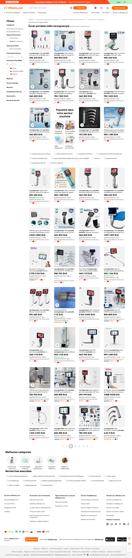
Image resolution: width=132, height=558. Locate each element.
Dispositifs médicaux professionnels (73, 19)
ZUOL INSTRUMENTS (61, 320)
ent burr (97, 158)
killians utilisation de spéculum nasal (44, 476)
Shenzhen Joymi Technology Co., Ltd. (114, 359)
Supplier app (52, 539)
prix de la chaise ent (57, 163)
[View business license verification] (85, 555)
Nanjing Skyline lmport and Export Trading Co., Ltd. (39, 399)
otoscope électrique (98, 480)
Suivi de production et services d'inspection (40, 516)
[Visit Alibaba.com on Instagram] (120, 524)
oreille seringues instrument (64, 154)
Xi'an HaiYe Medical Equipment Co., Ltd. (39, 62)
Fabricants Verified (61, 502)
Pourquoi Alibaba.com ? (11, 500)
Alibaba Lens (13, 538)
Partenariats (110, 515)
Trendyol (88, 548)
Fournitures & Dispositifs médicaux (47, 19)
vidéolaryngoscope (30, 485)
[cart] (101, 8)
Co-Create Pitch (9, 504)
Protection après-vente (37, 511)
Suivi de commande (112, 507)
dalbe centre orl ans (115, 480)
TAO (82, 548)
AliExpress (36, 548)
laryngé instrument (111, 158)
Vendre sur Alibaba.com (114, 500)
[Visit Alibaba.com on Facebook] (107, 524)
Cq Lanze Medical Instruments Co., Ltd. (89, 359)
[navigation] (15, 233)
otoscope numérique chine (39, 158)
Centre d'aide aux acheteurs (90, 500)
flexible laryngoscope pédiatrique (51, 480)
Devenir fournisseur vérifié (115, 511)
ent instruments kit (95, 476)
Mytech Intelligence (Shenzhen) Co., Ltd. (39, 437)
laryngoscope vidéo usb (38, 163)
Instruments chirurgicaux (96, 19)
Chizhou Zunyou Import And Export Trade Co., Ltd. (89, 278)
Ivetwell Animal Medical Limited (89, 319)
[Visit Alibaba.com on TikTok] (128, 524)
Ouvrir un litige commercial (89, 507)
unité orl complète (14, 485)
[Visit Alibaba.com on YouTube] (124, 524)
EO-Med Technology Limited (88, 399)
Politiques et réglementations (39, 521)
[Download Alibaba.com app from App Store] (110, 539)
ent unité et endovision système (76, 480)
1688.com (45, 548)
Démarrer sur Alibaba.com (114, 504)
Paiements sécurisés (36, 500)
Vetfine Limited (34, 278)
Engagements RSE (10, 507)
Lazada (66, 548)
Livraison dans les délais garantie (40, 507)
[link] (129, 538)
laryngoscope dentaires (85, 154)
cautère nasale (111, 476)
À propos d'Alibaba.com (12, 495)
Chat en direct (85, 504)
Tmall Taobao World (56, 548)
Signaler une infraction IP (89, 515)
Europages (96, 548)
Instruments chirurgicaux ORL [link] (38, 22)
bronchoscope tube (30, 480)
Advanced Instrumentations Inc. (114, 279)
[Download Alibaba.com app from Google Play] (122, 539)
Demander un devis (61, 506)
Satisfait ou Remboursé (37, 504)
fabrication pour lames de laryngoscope (72, 476)
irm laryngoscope (14, 480)
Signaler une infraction (88, 519)
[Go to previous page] (63, 446)
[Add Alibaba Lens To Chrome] (31, 539)
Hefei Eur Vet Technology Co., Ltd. (114, 319)
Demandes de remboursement (91, 511)
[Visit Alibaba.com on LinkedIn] (112, 524)
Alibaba (30, 19)
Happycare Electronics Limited (64, 280)
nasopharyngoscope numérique (41, 154)
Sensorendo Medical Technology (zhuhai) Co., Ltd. (114, 239)
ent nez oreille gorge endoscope (18, 476)
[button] (71, 8)
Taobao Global (74, 548)
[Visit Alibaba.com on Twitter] (116, 524)
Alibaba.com (99, 539)
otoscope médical (47, 485)
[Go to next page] (91, 446)
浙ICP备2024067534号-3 (119, 555)
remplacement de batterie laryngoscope (110, 154)
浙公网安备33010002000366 (99, 555)
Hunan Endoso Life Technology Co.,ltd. (39, 319)
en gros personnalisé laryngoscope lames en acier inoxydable (71, 158)
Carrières (7, 511)
